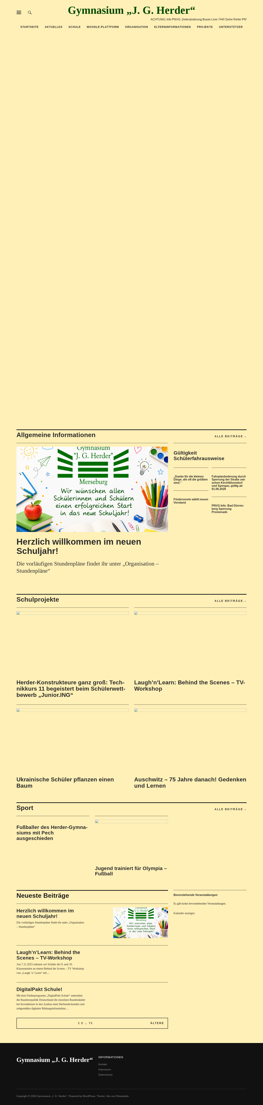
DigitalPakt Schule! (39, 989)
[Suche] (29, 12)
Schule (75, 26)
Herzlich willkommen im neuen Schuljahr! (78, 546)
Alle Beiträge (229, 436)
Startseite (29, 26)
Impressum (104, 1069)
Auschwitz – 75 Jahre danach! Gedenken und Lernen (190, 782)
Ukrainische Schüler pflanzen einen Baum (65, 782)
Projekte (205, 26)
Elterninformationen (172, 26)
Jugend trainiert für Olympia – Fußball (131, 871)
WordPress (89, 1096)
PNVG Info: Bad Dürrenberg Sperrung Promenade (228, 508)
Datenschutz (105, 1074)
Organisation (136, 26)
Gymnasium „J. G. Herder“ (131, 10)
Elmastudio (122, 1096)
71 (91, 1023)
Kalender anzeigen (184, 913)
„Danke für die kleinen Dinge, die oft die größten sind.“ (191, 479)
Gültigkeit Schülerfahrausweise (199, 455)
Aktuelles (53, 26)
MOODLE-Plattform (103, 26)
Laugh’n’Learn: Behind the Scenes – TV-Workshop (189, 685)
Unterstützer (231, 26)
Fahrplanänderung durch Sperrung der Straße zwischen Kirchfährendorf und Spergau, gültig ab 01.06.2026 (229, 482)
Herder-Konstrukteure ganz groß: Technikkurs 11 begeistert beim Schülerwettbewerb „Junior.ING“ (70, 688)
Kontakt (102, 1064)
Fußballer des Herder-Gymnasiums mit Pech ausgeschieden (51, 832)
